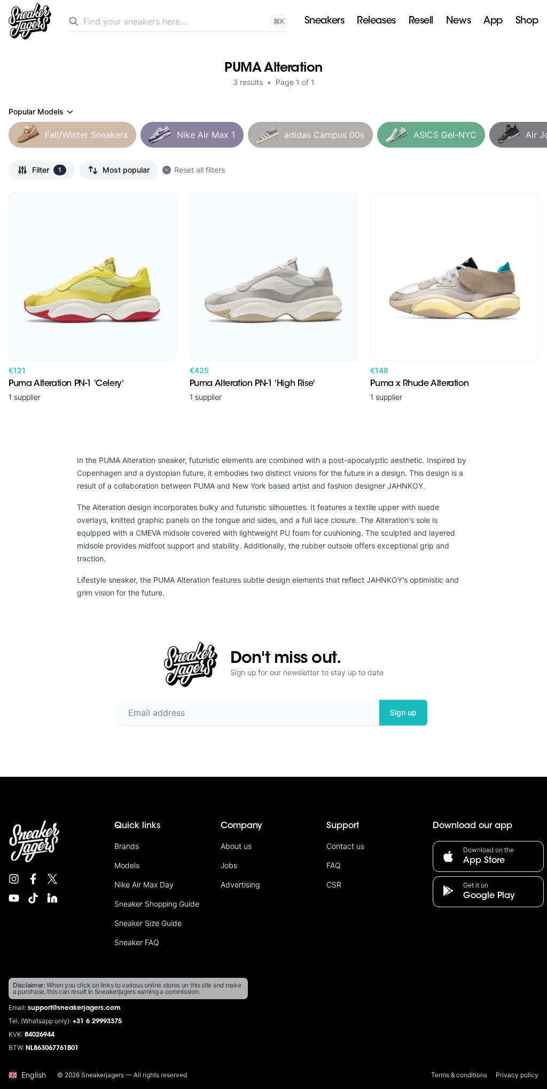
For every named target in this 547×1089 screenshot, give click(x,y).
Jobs (229, 865)
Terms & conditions (459, 1075)
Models (126, 865)
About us (236, 846)
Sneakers (324, 21)
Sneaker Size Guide (148, 923)
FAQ (333, 865)
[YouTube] (14, 898)
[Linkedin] (52, 898)
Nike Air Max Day (144, 884)
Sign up (403, 712)
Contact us (345, 846)
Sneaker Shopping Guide (156, 903)
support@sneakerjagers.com (74, 1008)
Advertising (240, 884)
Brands (126, 846)
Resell (421, 21)
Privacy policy (517, 1075)
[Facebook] (33, 879)
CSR (333, 884)
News (458, 21)
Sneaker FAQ (136, 942)
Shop (526, 21)
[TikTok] (33, 898)
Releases (376, 21)
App (493, 21)
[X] (52, 879)
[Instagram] (14, 879)
